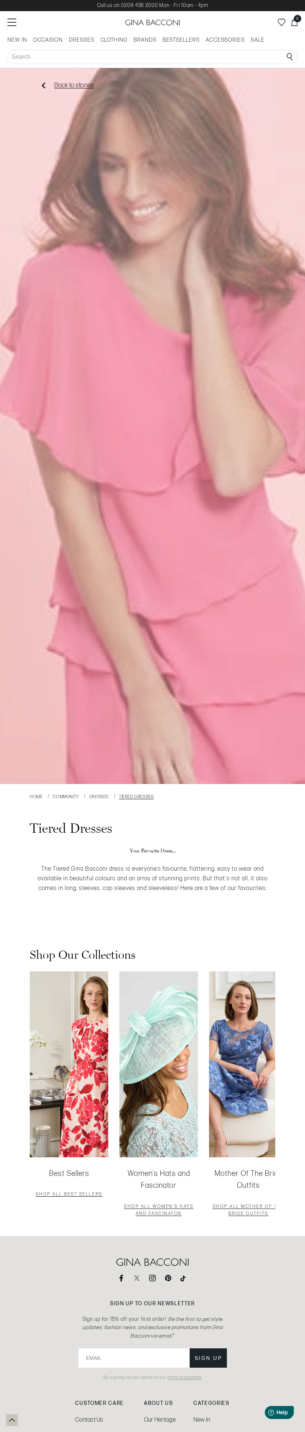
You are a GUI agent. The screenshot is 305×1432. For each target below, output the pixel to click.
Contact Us (89, 1419)
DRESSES (81, 39)
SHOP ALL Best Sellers (69, 1194)
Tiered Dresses (136, 796)
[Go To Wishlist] (281, 22)
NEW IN (17, 39)
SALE (257, 39)
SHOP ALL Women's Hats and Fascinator (158, 1210)
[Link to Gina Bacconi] (152, 22)
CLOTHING (114, 39)
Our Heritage (160, 1419)
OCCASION (48, 39)
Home (36, 796)
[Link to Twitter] (137, 1278)
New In (202, 1419)
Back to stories (74, 85)
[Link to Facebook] (121, 1278)
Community (65, 796)
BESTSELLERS (181, 39)
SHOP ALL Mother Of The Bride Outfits (248, 1210)
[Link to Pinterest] (168, 1278)
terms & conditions (184, 1377)
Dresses (99, 796)
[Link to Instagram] (152, 1278)
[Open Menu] (11, 22)
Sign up (208, 1358)
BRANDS (145, 39)
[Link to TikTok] (183, 1278)
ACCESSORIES (225, 39)
